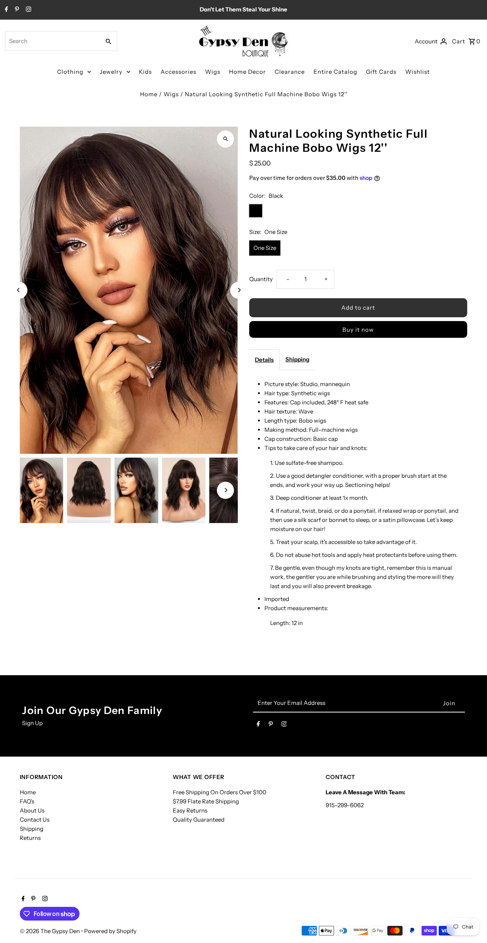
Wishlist (417, 71)
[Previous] (18, 290)
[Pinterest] (16, 9)
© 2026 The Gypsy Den (50, 931)
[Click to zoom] (225, 139)
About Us (32, 810)
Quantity (261, 279)
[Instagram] (27, 9)
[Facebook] (5, 9)
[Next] (238, 290)
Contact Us (34, 819)
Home (149, 94)
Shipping (297, 359)
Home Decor (247, 71)
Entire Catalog (335, 71)
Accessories (178, 71)
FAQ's (27, 801)
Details (264, 359)
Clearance (290, 71)
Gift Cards (381, 71)
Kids (145, 71)
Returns (30, 837)
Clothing (70, 71)
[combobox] (52, 41)
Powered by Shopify (110, 931)
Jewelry (111, 71)
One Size (264, 247)
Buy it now (358, 329)
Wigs (212, 71)
